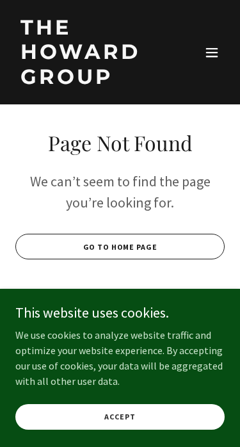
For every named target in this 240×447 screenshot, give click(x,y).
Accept (119, 416)
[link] (88, 80)
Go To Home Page (120, 247)
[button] (212, 52)
